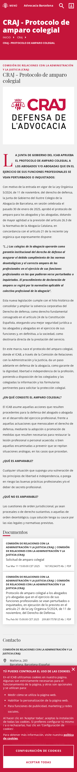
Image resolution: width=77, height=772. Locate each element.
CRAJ (20, 37)
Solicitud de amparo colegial (25, 559)
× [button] (73, 669)
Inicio (7, 37)
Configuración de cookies (38, 751)
